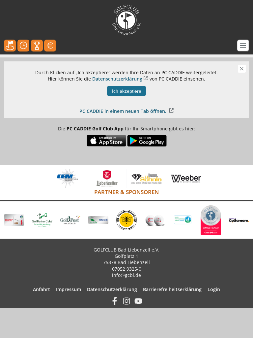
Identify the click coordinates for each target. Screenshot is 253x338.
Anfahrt (41, 289)
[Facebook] (115, 300)
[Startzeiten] (23, 45)
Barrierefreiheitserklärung (172, 289)
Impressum (68, 289)
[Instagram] (126, 300)
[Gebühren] (50, 45)
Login (214, 289)
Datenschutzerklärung (117, 79)
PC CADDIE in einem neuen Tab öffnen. (123, 111)
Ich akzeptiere (126, 91)
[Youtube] (138, 300)
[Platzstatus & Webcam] (10, 45)
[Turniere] (37, 45)
